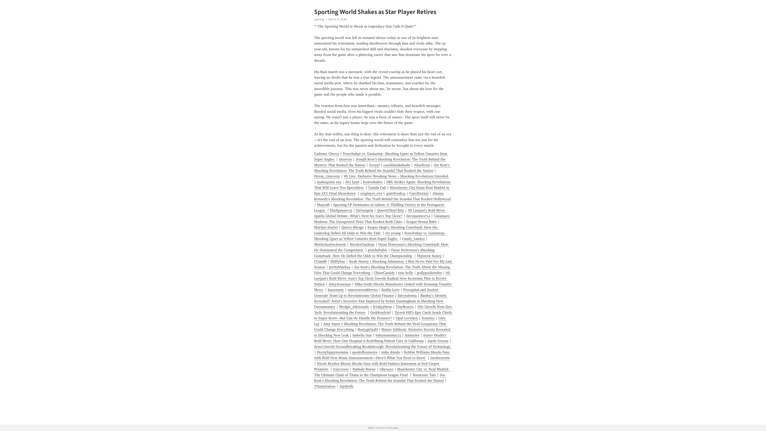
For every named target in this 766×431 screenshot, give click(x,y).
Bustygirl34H (368, 329)
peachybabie (377, 250)
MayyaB (323, 205)
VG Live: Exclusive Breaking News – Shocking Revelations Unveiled (396, 176)
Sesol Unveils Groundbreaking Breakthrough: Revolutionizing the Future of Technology (382, 346)
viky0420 (386, 369)
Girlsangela (364, 210)
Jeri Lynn (352, 182)
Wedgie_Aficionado (354, 306)
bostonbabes (373, 182)
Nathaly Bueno (364, 369)
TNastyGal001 (325, 386)
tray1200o (341, 369)
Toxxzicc (428, 318)
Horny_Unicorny (327, 176)
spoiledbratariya (364, 352)
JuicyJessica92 (340, 284)
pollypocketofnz (429, 273)
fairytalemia (407, 295)
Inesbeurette (440, 358)
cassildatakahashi (396, 165)
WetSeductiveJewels (330, 244)
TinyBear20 (405, 306)
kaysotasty (336, 290)
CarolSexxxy (419, 193)
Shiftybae (337, 261)
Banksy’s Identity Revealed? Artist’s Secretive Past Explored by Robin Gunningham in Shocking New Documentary (381, 301)
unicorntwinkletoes (363, 290)
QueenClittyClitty (390, 210)
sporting (319, 19)
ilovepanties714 (418, 216)
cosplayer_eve (371, 193)
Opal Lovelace (407, 318)
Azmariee (412, 335)
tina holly (405, 273)
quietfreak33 (396, 193)
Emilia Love (390, 290)
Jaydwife (346, 386)
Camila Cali (377, 187)
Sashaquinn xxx (329, 182)
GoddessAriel (380, 312)
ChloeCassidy (384, 273)
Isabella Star (362, 335)
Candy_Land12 (413, 238)
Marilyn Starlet (326, 227)
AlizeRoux (422, 165)
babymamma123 (388, 335)
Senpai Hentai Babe (421, 221)
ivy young (393, 233)
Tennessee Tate (424, 375)
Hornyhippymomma (332, 352)
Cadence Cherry (326, 153)
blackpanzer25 (341, 210)
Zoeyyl (374, 165)
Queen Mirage (353, 227)
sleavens (345, 159)
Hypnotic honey (429, 256)
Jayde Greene (438, 341)
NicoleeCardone (362, 244)
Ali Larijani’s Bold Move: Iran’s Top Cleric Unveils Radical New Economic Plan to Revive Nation (382, 278)
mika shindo (390, 352)
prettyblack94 (339, 267)
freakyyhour (382, 306)
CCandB (320, 261)
